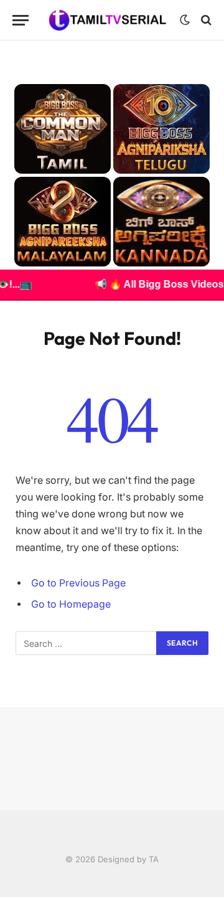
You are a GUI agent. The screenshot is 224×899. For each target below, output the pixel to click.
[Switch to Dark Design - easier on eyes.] (185, 20)
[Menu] (20, 20)
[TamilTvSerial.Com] (107, 19)
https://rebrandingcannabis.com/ (7, 897)
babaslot (2, 897)
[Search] (205, 20)
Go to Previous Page (78, 583)
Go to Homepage (71, 604)
